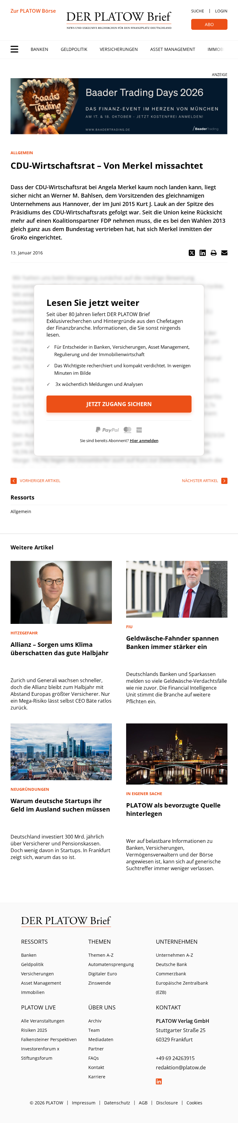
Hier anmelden (144, 440)
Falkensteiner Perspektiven (49, 1039)
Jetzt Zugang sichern (119, 404)
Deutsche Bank (171, 964)
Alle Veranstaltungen (42, 1021)
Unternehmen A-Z (174, 955)
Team (94, 1030)
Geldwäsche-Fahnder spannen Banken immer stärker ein (172, 642)
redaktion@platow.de (181, 1067)
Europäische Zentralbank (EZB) (182, 987)
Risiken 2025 (34, 1030)
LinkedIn (159, 1081)
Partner (96, 1049)
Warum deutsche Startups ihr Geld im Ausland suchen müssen (60, 805)
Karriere (96, 1077)
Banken (39, 49)
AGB (143, 1103)
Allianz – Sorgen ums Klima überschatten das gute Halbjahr (59, 648)
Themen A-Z (100, 955)
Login (221, 11)
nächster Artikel (200, 480)
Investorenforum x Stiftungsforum (40, 1053)
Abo (209, 24)
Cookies (194, 1103)
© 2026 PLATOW (46, 1103)
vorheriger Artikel (40, 480)
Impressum (83, 1103)
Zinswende (99, 983)
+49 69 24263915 (175, 1058)
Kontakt (96, 1067)
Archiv (94, 1021)
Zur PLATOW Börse (33, 10)
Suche (197, 11)
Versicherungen (119, 49)
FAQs (93, 1058)
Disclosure (167, 1103)
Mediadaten (100, 1039)
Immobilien (221, 49)
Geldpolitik (74, 49)
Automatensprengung (111, 964)
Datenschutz (117, 1103)
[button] (192, 253)
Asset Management (172, 49)
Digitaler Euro (102, 974)
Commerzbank (171, 974)
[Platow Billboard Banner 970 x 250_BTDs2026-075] (119, 106)
